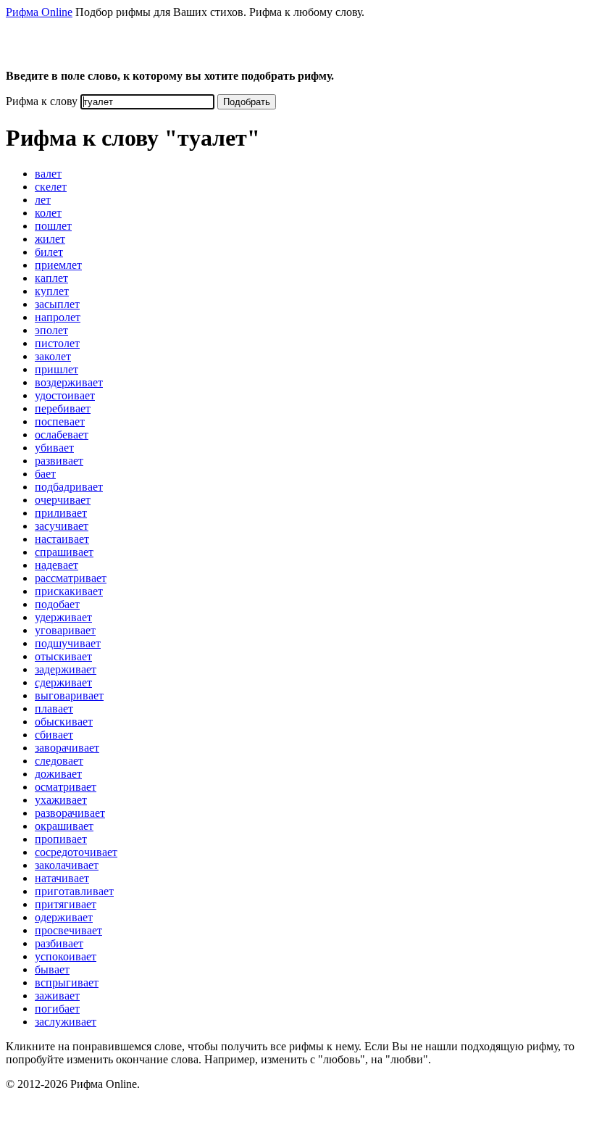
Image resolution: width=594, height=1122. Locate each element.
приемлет (58, 265)
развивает (59, 460)
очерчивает (63, 500)
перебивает (63, 408)
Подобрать (246, 101)
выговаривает (69, 695)
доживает (58, 774)
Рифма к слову (42, 101)
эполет (51, 330)
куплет (52, 291)
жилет (50, 239)
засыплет (57, 304)
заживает (57, 995)
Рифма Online (39, 12)
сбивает (54, 734)
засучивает (61, 526)
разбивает (59, 943)
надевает (56, 565)
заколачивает (67, 865)
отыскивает (63, 656)
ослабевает (61, 434)
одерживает (64, 917)
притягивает (65, 904)
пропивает (61, 839)
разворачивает (70, 813)
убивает (54, 447)
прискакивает (69, 591)
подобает (57, 604)
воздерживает (69, 382)
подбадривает (69, 487)
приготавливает (74, 891)
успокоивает (65, 956)
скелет (51, 186)
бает (45, 473)
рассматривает (70, 578)
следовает (59, 761)
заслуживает (65, 1021)
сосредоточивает (76, 852)
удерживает (63, 617)
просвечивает (68, 930)
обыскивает (64, 721)
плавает (54, 708)
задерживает (65, 669)
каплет (51, 278)
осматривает (65, 787)
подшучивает (68, 643)
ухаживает (61, 800)
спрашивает (64, 552)
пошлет (53, 226)
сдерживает (63, 682)
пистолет (57, 343)
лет (43, 200)
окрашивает (64, 826)
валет (48, 173)
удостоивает (65, 395)
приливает (61, 513)
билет (49, 252)
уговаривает (65, 630)
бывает (52, 969)
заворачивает (67, 747)
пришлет (56, 369)
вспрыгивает (67, 982)
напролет (57, 317)
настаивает (62, 539)
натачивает (62, 878)
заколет (53, 356)
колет (48, 213)
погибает (57, 1008)
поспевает (60, 421)
